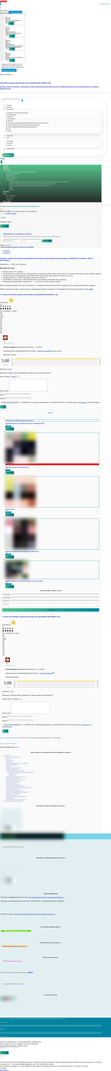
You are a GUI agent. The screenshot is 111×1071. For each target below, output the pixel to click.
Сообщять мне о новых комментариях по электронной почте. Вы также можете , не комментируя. (60, 402)
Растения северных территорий (14, 786)
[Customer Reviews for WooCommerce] (11, 302)
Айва (7, 758)
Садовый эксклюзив (11, 789)
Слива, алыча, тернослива (13, 790)
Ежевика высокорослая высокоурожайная (20, 247)
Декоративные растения (12, 767)
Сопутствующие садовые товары (12, 801)
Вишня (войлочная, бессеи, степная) (16, 763)
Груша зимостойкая (11, 764)
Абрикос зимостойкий (12, 757)
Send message (51, 609)
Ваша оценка (4, 376)
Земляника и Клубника (12, 778)
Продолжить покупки (9, 70)
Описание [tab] (6, 251)
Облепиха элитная (11, 783)
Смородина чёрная (11, 795)
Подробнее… (4, 1070)
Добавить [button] (11, 23)
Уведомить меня (4, 226)
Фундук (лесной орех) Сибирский (15, 796)
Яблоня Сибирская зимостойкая (15, 799)
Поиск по (2, 737)
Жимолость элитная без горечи (14, 777)
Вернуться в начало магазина (8, 743)
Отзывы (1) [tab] (7, 253)
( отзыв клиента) (11, 213)
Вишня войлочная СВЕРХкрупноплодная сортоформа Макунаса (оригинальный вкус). (14, 46)
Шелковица (9, 798)
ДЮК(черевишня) (11, 769)
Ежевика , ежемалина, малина (14, 770)
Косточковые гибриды (12, 781)
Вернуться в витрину (15, 12)
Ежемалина (12, 774)
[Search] (22, 100)
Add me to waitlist (47, 240)
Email (2, 398)
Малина (11, 775)
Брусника (8, 761)
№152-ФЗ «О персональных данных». (51, 897)
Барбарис (8, 760)
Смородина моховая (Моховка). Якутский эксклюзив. (13, 21)
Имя (2, 395)
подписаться (83, 402)
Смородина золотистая (12, 793)
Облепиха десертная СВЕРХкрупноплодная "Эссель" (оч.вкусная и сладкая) (13, 33)
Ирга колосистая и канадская (14, 780)
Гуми (7, 766)
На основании (33, 897)
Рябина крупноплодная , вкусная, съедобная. (18, 787)
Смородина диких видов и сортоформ (16, 792)
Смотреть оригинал (43, 351)
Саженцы (5, 755)
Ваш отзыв (4, 391)
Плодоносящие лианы (12, 784)
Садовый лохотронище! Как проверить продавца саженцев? (34, 914)
